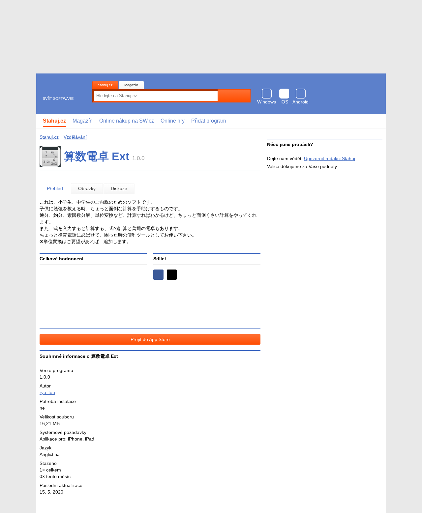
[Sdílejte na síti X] (172, 275)
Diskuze (119, 188)
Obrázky (87, 188)
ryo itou (47, 392)
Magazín (131, 85)
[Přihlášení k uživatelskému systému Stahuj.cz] (376, 121)
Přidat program (208, 121)
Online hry (173, 121)
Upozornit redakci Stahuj (329, 158)
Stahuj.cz (105, 85)
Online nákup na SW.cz (126, 121)
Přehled (55, 188)
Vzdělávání (75, 137)
